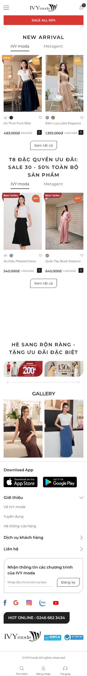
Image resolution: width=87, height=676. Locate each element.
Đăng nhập (43, 674)
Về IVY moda (14, 507)
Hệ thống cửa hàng (20, 526)
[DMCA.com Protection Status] (52, 637)
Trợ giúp (65, 674)
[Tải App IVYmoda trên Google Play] (60, 482)
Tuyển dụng (14, 516)
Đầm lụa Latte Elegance (63, 123)
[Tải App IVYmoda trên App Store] (20, 482)
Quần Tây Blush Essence (63, 261)
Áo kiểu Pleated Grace (20, 261)
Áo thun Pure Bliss (17, 123)
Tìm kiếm (22, 674)
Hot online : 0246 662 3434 (36, 617)
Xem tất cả (43, 145)
